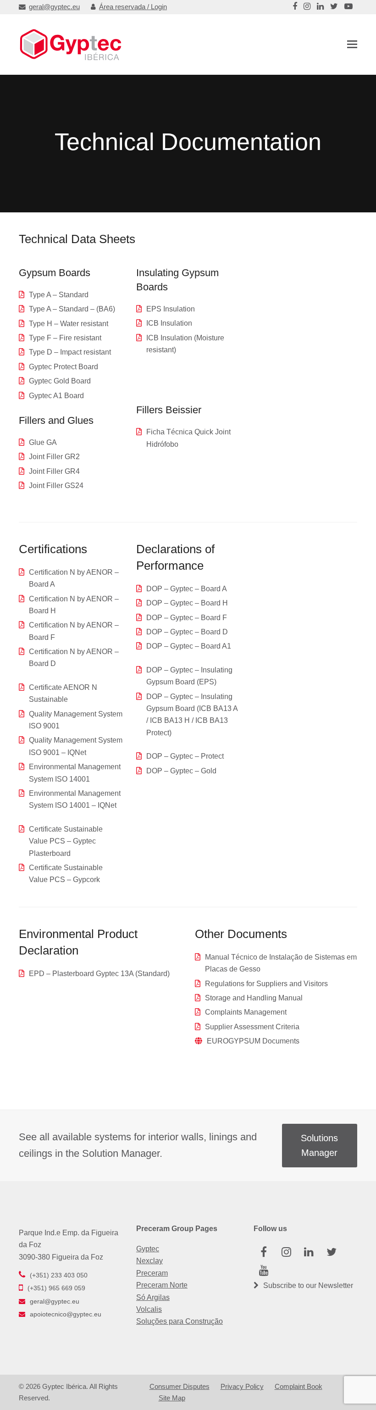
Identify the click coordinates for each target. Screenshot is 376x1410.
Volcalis (149, 1309)
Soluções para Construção (179, 1321)
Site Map (172, 1398)
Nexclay (149, 1261)
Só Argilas (153, 1297)
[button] (352, 44)
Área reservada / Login (133, 7)
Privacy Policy (242, 1386)
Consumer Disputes (179, 1386)
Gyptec (147, 1249)
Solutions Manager (319, 1145)
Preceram (152, 1273)
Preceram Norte (162, 1285)
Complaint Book (298, 1386)
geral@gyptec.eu (54, 7)
